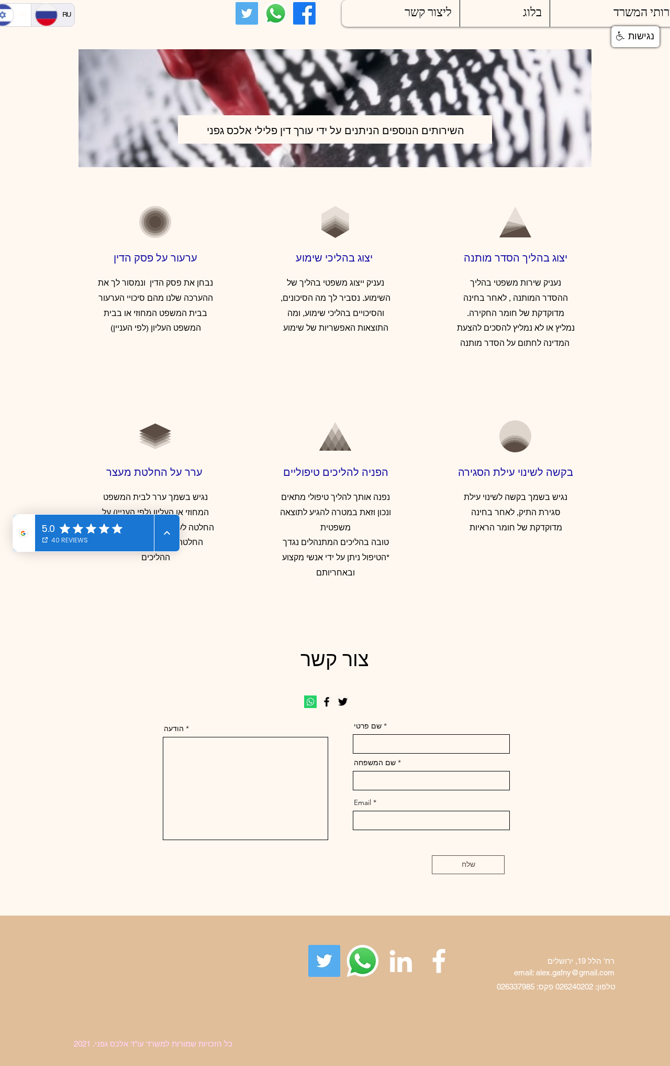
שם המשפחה (376, 762)
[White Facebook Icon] (439, 961)
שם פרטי (368, 726)
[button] (635, 36)
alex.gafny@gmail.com (575, 972)
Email (362, 802)
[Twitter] (247, 13)
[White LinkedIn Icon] (401, 961)
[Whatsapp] (275, 13)
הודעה (175, 728)
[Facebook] (304, 13)
